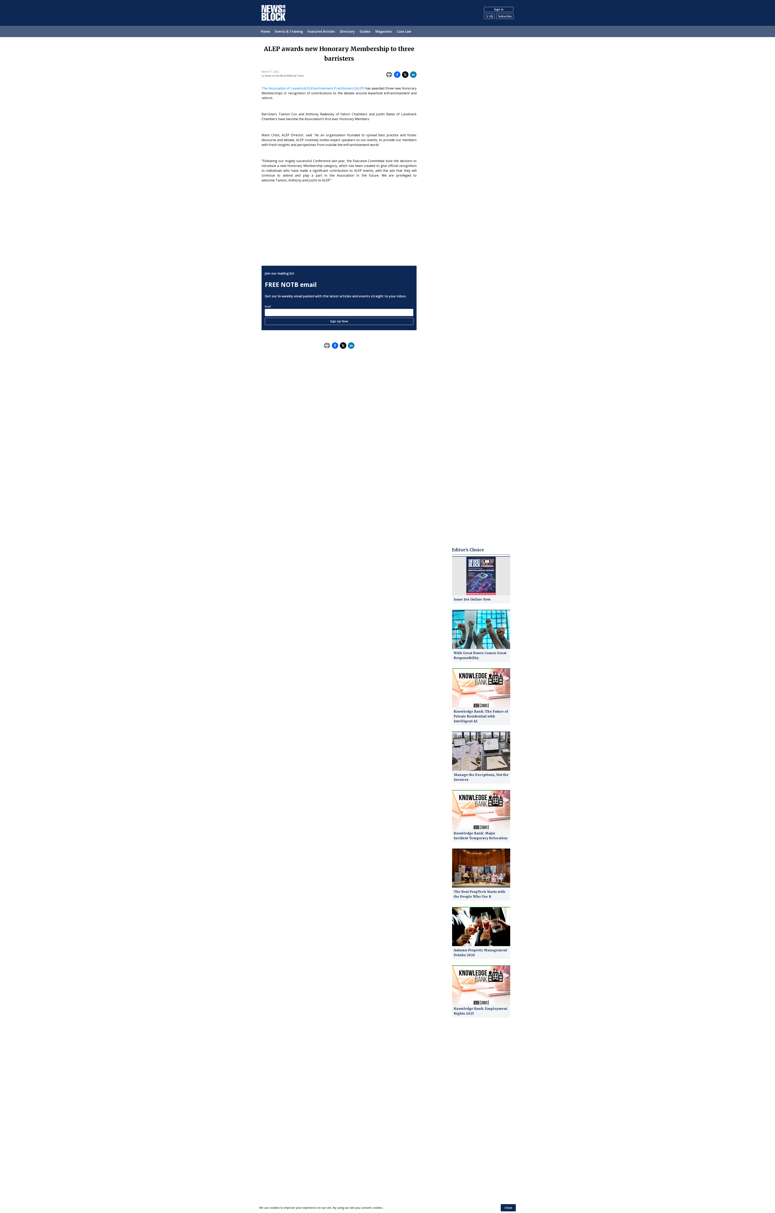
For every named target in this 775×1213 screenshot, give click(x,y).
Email (268, 306)
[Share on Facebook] (397, 74)
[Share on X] (405, 74)
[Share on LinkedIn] (413, 74)
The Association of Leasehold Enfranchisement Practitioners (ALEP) (313, 88)
